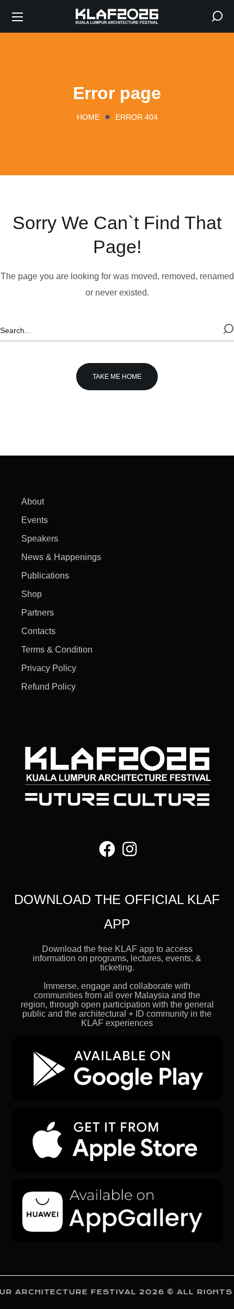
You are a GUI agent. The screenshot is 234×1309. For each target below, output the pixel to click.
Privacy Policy (48, 668)
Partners (37, 612)
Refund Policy (48, 686)
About (32, 501)
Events (34, 520)
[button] (217, 16)
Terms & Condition (57, 649)
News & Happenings (61, 557)
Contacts (38, 631)
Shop (31, 594)
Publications (45, 575)
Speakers (39, 538)
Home (88, 117)
